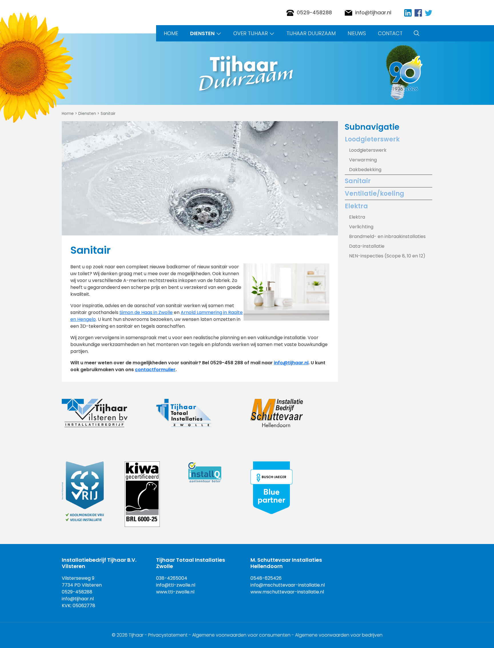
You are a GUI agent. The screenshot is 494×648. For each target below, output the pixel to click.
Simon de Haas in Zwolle (146, 312)
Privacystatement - (170, 635)
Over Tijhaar (250, 33)
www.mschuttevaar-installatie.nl (287, 592)
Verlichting (361, 226)
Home (171, 33)
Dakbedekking (365, 169)
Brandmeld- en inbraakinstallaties (387, 236)
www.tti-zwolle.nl (175, 592)
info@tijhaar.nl (373, 12)
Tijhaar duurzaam (311, 33)
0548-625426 (266, 578)
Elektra (356, 206)
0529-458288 (314, 12)
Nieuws (357, 33)
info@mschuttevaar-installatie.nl (287, 585)
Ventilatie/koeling (374, 193)
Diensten (202, 33)
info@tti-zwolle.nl (175, 585)
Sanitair (358, 181)
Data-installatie (367, 246)
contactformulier (155, 369)
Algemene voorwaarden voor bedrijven (339, 635)
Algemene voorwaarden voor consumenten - (243, 635)
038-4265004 (171, 578)
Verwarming (363, 160)
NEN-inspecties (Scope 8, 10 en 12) (387, 256)
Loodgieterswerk (372, 139)
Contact (390, 33)
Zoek (416, 33)
